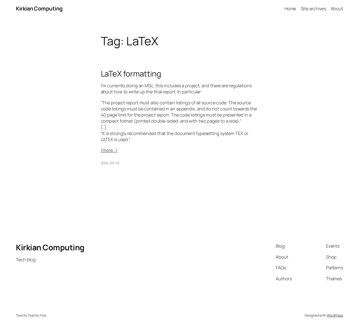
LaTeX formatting (131, 73)
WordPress (335, 315)
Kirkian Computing (39, 8)
